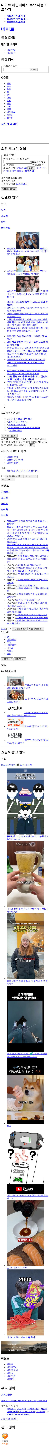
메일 (9, 83)
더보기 (10, 118)
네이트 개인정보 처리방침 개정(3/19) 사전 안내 (24, 1400)
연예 (3, 222)
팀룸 (9, 109)
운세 (9, 100)
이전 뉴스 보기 (30, 476)
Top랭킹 (5, 492)
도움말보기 (21, 183)
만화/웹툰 (11, 645)
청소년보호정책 (27, 1411)
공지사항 (6, 1394)
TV (8, 95)
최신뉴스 (11, 471)
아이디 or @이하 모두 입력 (16, 158)
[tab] (28, 637)
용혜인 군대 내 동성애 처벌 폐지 (32, 617)
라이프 (10, 648)
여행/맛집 (11, 639)
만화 (9, 97)
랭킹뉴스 (5, 228)
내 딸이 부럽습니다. (27, 585)
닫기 (32, 445)
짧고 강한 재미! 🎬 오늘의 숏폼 (16, 764)
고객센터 (40, 1411)
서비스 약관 (33, 1408)
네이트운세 (12, 1370)
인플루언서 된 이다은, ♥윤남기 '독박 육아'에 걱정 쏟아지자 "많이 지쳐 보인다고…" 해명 (26, 362)
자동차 (10, 115)
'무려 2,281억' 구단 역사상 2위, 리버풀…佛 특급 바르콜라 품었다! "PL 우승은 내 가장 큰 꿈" (28, 391)
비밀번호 (34, 161)
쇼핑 (9, 106)
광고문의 (21, 1408)
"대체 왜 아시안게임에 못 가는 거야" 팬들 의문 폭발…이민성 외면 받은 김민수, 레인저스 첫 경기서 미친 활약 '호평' (27, 322)
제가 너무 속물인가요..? (28, 600)
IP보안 (22, 168)
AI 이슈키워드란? (9, 436)
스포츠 (4, 216)
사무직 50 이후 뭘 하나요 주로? (31, 614)
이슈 (10, 1379)
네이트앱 (11, 50)
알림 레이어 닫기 (9, 189)
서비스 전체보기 (9, 1419)
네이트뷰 (11, 112)
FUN (9, 642)
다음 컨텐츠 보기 (36, 629)
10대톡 (4, 503)
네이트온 (11, 53)
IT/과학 (34, 471)
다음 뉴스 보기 (8, 479)
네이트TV (11, 1367)
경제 (23, 471)
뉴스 (9, 86)
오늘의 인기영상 (15, 460)
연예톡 (4, 509)
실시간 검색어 (9, 123)
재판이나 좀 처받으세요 (29, 565)
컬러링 (10, 1373)
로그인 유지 (9, 168)
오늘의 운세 (12, 457)
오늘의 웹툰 (12, 463)
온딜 (9, 89)
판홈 (3, 628)
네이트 (7, 29)
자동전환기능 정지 (14, 476)
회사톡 (4, 515)
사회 (28, 471)
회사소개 (11, 1408)
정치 (18, 471)
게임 (9, 103)
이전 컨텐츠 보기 (20, 629)
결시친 (4, 498)
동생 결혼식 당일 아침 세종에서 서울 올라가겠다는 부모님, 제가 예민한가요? (28, 559)
